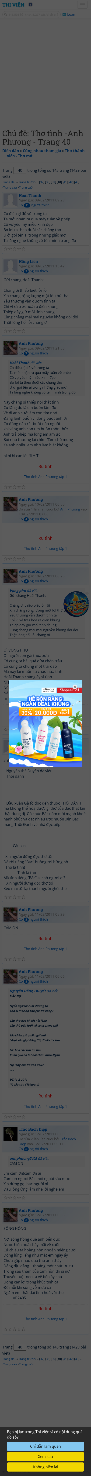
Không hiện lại (45, 1466)
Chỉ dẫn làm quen (45, 1446)
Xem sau (45, 1456)
